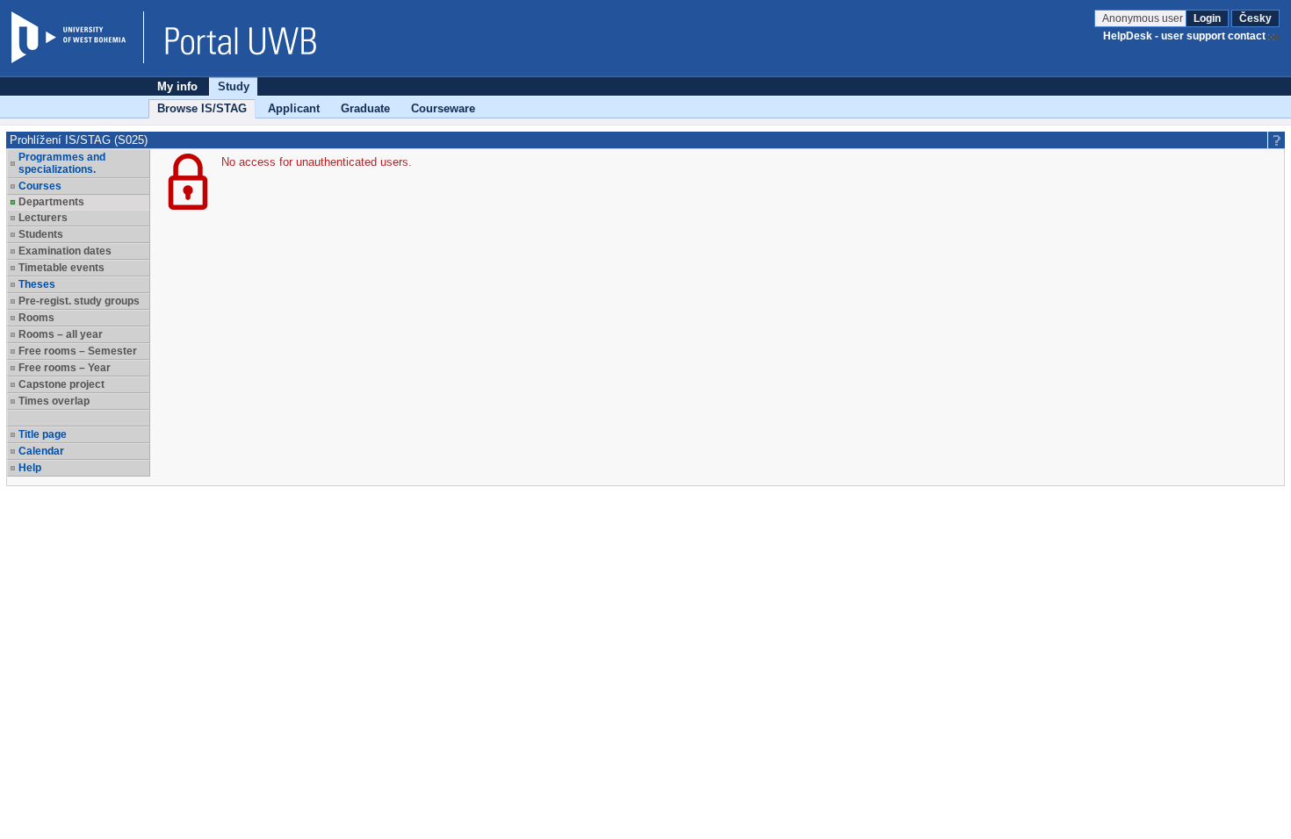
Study (233, 86)
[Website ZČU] (77, 37)
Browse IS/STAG (202, 108)
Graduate (365, 108)
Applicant (294, 108)
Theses (36, 284)
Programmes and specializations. (61, 163)
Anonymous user (1144, 18)
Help (29, 468)
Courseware (443, 108)
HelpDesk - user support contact (1184, 36)
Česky (1255, 18)
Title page (42, 434)
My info (177, 86)
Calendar (41, 451)
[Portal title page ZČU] (232, 37)
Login (1207, 18)
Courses (39, 186)
